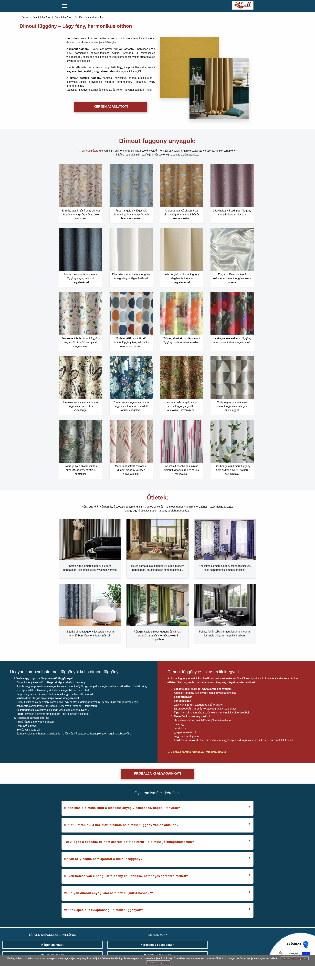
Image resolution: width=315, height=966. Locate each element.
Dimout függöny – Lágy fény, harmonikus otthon (79, 17)
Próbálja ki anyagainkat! (157, 773)
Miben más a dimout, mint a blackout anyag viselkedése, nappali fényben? (122, 808)
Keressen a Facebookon (157, 944)
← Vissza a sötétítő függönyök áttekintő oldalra (196, 752)
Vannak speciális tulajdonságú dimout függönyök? (103, 910)
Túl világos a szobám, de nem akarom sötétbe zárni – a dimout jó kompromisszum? (129, 842)
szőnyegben (215, 704)
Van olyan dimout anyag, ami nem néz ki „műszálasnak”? (108, 893)
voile (35, 694)
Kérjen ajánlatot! (111, 106)
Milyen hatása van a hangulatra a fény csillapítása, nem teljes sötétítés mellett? (126, 876)
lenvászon (180, 728)
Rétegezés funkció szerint (32, 717)
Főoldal (24, 17)
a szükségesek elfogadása (294, 958)
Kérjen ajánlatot (52, 944)
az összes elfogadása (158, 962)
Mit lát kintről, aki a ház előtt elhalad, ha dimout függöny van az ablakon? (121, 825)
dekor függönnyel (36, 698)
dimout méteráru (91, 150)
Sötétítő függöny (41, 17)
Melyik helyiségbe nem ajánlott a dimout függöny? (103, 859)
